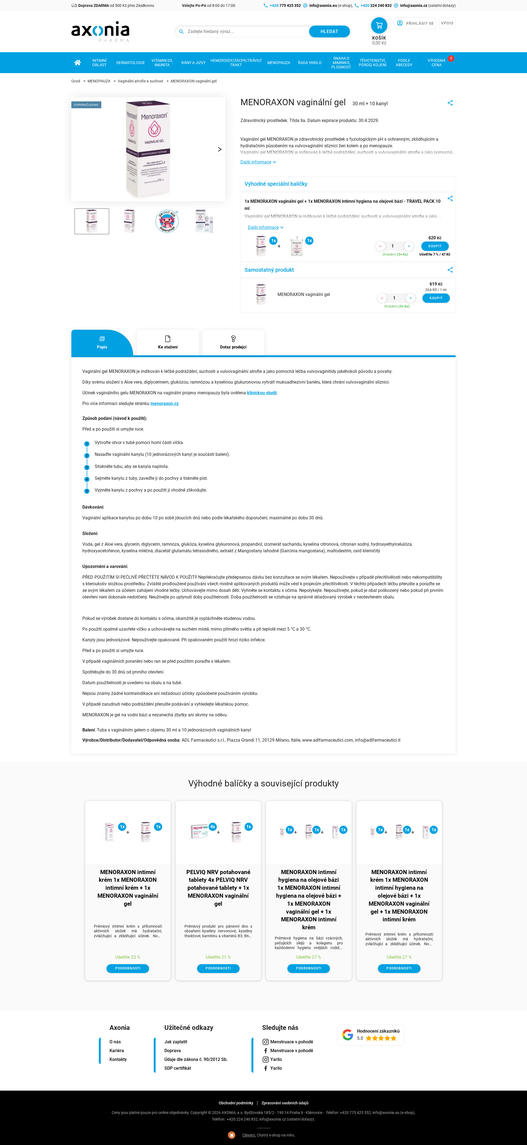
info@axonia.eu (385, 1112)
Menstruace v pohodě (291, 1041)
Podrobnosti (128, 968)
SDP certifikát (177, 1068)
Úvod (75, 81)
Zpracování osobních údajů (285, 1103)
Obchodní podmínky (236, 1103)
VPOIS (447, 23)
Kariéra (117, 1050)
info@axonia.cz (272, 1119)
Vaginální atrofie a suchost (140, 81)
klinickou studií (262, 392)
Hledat (329, 31)
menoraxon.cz (164, 403)
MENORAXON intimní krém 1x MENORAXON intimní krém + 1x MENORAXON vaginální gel (127, 888)
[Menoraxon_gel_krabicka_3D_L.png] (148, 198)
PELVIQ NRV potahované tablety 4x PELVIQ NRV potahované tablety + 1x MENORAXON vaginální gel (218, 888)
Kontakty (118, 1059)
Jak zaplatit (175, 1041)
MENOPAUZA (99, 81)
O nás (115, 1041)
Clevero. (249, 1135)
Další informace (255, 162)
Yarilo (276, 1059)
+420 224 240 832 (242, 1119)
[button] (219, 149)
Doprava (172, 1050)
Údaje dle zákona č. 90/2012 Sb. (196, 1059)
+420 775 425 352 (355, 1112)
